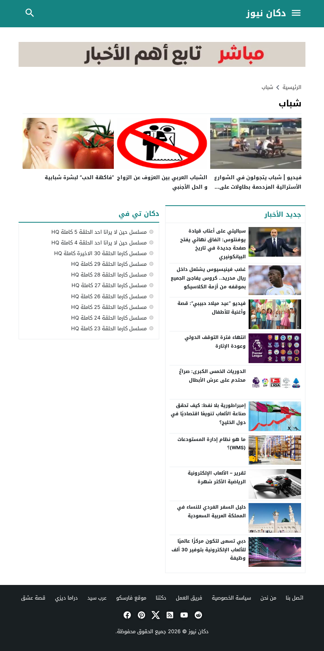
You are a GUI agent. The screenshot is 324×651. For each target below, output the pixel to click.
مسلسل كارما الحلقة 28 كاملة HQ (109, 275)
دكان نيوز (266, 13)
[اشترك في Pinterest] (140, 615)
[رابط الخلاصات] (169, 615)
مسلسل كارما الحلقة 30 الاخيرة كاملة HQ (100, 253)
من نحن (268, 598)
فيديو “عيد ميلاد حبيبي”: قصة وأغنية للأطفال (211, 307)
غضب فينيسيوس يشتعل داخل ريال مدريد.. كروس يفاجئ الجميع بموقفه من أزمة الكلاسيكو (208, 278)
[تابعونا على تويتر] (155, 615)
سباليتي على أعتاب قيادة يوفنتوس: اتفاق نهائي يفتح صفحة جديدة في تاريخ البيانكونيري (213, 244)
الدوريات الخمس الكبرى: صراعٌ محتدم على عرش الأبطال (212, 375)
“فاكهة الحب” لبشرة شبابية (79, 177)
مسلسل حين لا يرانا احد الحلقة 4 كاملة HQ (99, 243)
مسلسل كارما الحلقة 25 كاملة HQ (109, 307)
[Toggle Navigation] (298, 13)
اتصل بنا (294, 598)
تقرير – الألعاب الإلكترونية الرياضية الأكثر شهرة (217, 477)
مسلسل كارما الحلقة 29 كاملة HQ (109, 264)
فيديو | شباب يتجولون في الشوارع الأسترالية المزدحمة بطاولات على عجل (257, 186)
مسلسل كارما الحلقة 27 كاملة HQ (109, 285)
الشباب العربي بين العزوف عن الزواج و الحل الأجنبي (162, 181)
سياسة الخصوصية (231, 598)
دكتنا (161, 598)
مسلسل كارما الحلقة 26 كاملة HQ (109, 296)
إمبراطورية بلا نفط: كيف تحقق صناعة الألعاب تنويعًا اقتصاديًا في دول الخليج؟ (208, 414)
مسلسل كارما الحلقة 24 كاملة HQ (109, 318)
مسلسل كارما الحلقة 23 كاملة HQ (109, 328)
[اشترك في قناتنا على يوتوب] (183, 615)
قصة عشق (33, 598)
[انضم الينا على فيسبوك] (126, 615)
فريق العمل (189, 598)
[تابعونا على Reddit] (197, 615)
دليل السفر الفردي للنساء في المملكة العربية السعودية (211, 511)
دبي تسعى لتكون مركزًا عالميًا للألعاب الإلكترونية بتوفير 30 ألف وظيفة (208, 549)
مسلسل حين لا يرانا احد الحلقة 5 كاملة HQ (99, 232)
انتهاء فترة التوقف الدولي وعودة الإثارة (215, 341)
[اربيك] (162, 65)
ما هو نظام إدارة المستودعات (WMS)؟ (211, 443)
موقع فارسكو (131, 598)
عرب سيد (97, 598)
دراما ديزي (66, 598)
